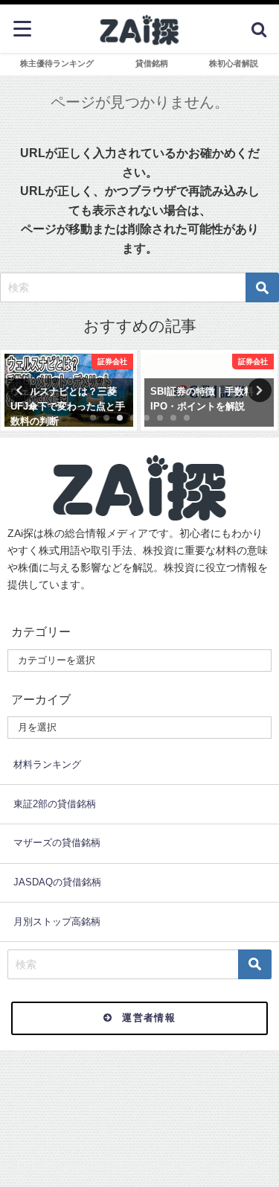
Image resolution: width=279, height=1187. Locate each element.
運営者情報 (149, 1017)
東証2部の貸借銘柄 (54, 804)
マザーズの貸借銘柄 (56, 842)
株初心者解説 (233, 63)
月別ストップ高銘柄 (56, 921)
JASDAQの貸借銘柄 (57, 882)
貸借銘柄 (151, 63)
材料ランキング (47, 764)
